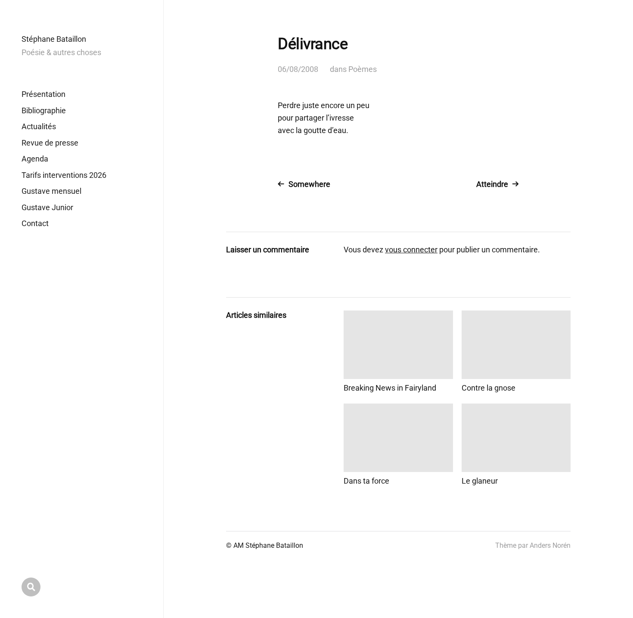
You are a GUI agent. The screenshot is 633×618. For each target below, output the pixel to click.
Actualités (39, 126)
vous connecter (411, 249)
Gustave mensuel (51, 191)
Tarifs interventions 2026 (64, 175)
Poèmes (362, 69)
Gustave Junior (47, 207)
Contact (35, 223)
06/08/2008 (298, 69)
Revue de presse (50, 142)
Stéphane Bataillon (54, 38)
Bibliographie (44, 110)
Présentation (43, 94)
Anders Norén (550, 545)
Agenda (35, 158)
